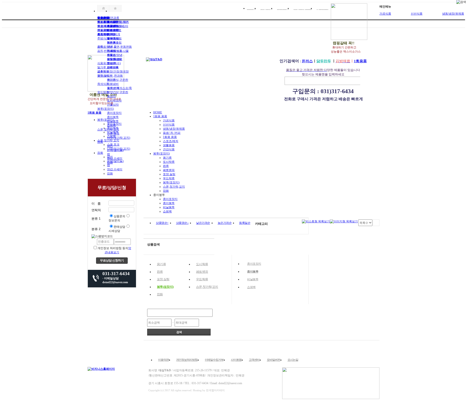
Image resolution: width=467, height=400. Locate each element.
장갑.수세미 (114, 158)
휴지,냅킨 (113, 22)
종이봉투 (113, 117)
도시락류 (169, 162)
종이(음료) (114, 59)
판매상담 (119, 226)
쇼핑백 (111, 125)
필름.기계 (113, 88)
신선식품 (416, 13)
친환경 (111, 42)
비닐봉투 (113, 121)
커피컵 (111, 51)
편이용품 (113, 30)
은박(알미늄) (115, 150)
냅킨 (110, 146)
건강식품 (169, 149)
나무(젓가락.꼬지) (118, 137)
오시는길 (292, 360)
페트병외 (103, 71)
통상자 (111, 96)
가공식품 (385, 13)
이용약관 (163, 360)
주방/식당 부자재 (108, 38)
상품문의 (119, 216)
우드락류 (103, 92)
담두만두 (323, 61)
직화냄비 (113, 84)
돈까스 (307, 61)
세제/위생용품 (106, 34)
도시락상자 (114, 100)
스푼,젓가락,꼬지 (108, 129)
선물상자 (113, 104)
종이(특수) (114, 63)
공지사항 (103, 17)
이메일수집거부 (214, 360)
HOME (157, 112)
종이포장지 (114, 113)
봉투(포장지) (105, 108)
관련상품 (113, 67)
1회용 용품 (160, 116)
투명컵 (111, 55)
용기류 (111, 80)
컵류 (100, 46)
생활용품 (169, 145)
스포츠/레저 (170, 141)
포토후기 (103, 22)
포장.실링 (103, 75)
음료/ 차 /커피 (171, 133)
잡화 (100, 142)
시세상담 (114, 231)
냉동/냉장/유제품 (174, 128)
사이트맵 (236, 360)
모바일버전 (273, 360)
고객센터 (254, 360)
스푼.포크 (113, 133)
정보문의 (114, 220)
